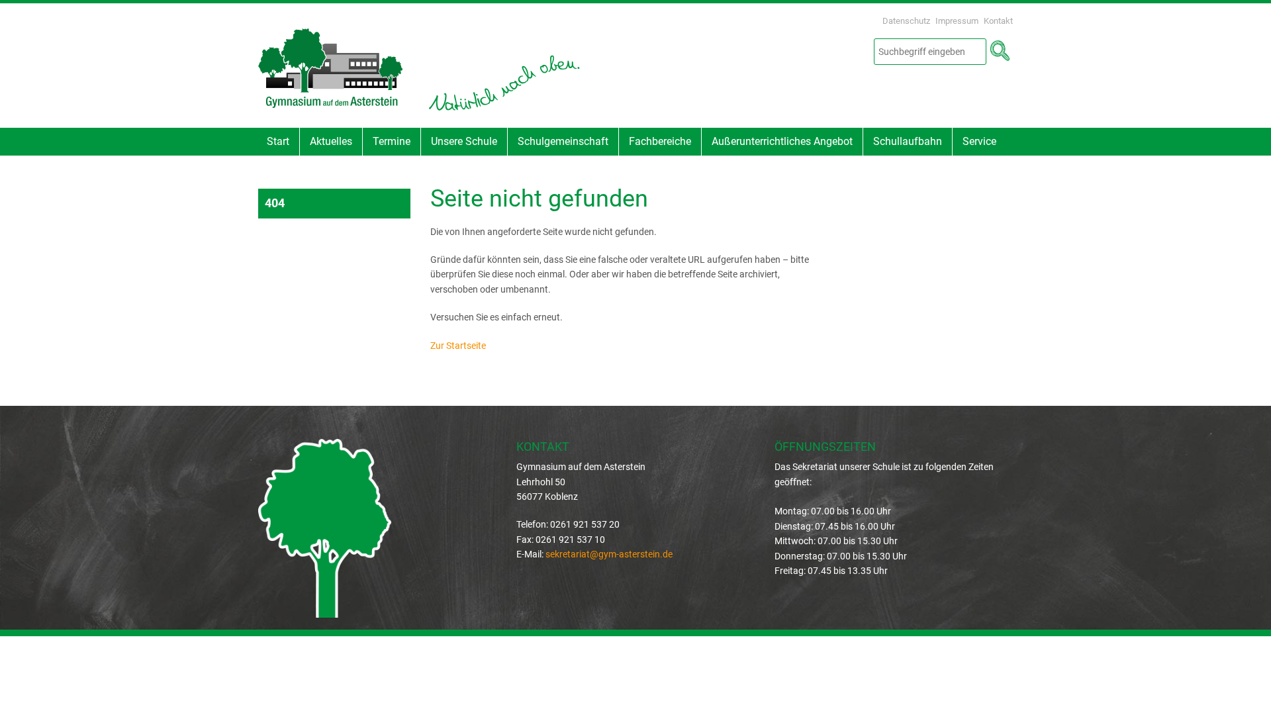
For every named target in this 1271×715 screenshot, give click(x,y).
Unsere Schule (464, 141)
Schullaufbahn (907, 141)
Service (979, 141)
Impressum (956, 21)
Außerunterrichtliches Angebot (782, 141)
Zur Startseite (458, 345)
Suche (999, 51)
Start (278, 141)
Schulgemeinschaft (563, 141)
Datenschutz (906, 21)
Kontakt (998, 21)
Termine (391, 141)
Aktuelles (331, 141)
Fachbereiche (660, 141)
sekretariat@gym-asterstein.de (609, 554)
